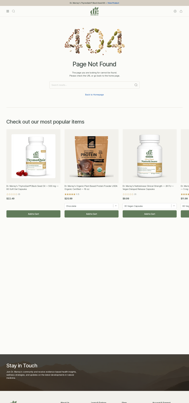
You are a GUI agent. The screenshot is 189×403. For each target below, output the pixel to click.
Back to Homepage (94, 94)
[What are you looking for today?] (136, 85)
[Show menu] (7, 11)
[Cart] (181, 11)
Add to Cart (33, 214)
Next (185, 156)
